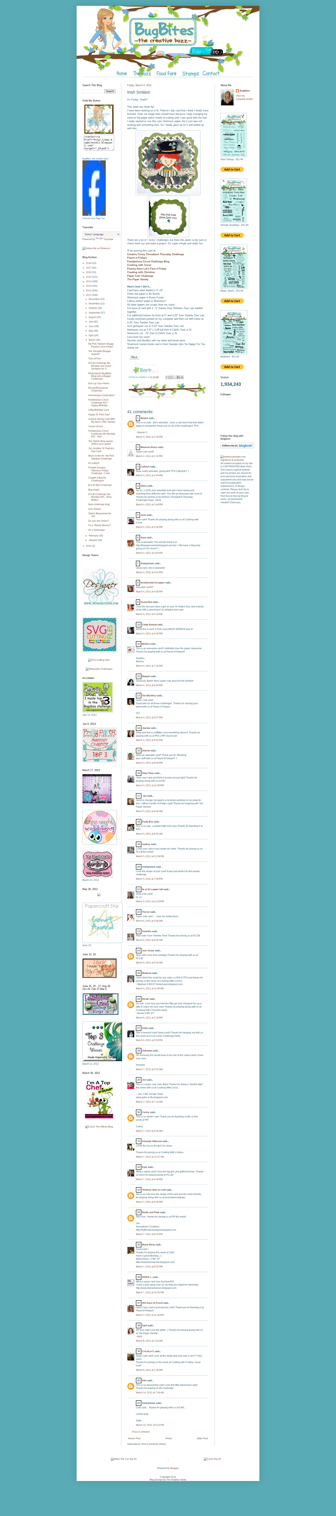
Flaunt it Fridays (137, 257)
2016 (89, 272)
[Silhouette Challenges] (99, 669)
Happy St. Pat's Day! (99, 414)
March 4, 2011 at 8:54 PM (149, 762)
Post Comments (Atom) (154, 1444)
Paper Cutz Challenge (140, 275)
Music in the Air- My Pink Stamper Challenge (101, 457)
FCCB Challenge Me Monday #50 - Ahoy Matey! (100, 497)
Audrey (146, 844)
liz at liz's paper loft (152, 889)
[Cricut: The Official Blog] (99, 1126)
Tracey (146, 912)
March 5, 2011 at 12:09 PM (150, 856)
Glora (144, 486)
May (91, 330)
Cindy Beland (149, 624)
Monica (146, 644)
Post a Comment (141, 1431)
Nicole (145, 999)
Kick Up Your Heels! (98, 383)
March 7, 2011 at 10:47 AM (150, 1156)
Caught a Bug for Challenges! (97, 479)
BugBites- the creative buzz (95, 158)
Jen (144, 1079)
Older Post (202, 1438)
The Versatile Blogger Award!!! (99, 352)
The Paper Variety (137, 279)
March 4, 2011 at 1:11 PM (149, 456)
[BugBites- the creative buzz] (94, 215)
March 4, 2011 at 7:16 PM (149, 666)
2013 (89, 286)
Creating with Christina (141, 272)
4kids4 (144, 418)
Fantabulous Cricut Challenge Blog (148, 261)
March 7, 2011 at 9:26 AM (149, 1131)
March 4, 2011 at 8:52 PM (149, 740)
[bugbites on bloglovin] (237, 447)
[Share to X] (175, 377)
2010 (89, 546)
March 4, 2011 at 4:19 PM (149, 614)
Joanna (146, 728)
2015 (89, 277)
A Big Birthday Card (98, 410)
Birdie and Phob (150, 1212)
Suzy (143, 537)
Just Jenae (148, 950)
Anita (145, 1028)
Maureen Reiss (149, 447)
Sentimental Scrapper (153, 582)
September (95, 312)
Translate (108, 239)
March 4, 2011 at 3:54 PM (149, 553)
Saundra (146, 931)
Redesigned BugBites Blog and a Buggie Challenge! (99, 376)
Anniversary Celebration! (101, 395)
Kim (144, 1380)
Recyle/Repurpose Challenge (98, 389)
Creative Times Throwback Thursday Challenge (156, 254)
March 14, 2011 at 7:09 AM (150, 1392)
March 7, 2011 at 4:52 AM (149, 1069)
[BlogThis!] (171, 377)
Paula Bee (147, 821)
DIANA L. (147, 1277)
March (92, 340)
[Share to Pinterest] (182, 377)
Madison (146, 973)
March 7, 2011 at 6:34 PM (149, 1202)
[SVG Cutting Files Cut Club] (99, 660)
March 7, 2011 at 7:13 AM (149, 1101)
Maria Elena (148, 1244)
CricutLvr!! (148, 1351)
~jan (144, 796)
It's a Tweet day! (96, 530)
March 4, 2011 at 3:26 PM (149, 527)
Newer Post (134, 1438)
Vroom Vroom (95, 426)
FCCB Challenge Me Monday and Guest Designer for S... (99, 366)
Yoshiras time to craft (154, 1190)
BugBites (245, 90)
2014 (89, 281)
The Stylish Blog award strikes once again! (100, 442)
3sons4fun (146, 602)
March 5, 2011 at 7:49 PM (149, 879)
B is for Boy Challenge (100, 485)
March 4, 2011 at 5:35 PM (149, 633)
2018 (89, 263)
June (91, 326)
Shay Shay (148, 773)
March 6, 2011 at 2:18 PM (149, 1017)
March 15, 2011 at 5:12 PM (150, 1425)
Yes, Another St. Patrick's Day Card (101, 449)
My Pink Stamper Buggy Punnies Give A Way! (101, 345)
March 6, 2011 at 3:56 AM (149, 921)
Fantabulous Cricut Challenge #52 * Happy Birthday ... (99, 402)
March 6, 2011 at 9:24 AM (149, 962)
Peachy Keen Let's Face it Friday (146, 268)
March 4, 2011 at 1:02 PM (149, 437)
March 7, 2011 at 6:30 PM (149, 1179)
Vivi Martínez (149, 695)
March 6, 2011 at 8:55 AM (149, 940)
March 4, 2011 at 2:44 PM (149, 504)
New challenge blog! (99, 504)
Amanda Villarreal (152, 1141)
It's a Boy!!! (93, 463)
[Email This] (167, 377)
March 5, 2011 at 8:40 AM (149, 811)
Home (168, 1438)
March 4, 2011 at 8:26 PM (149, 685)
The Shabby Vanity (176, 1479)
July (91, 321)
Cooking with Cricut (139, 265)
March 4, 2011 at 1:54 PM (149, 475)
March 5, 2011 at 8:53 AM (149, 833)
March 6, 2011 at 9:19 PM (149, 1040)
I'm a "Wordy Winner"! (99, 525)
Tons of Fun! (94, 358)
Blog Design (156, 1479)
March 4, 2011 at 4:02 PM (149, 572)
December (94, 299)
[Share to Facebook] (178, 377)
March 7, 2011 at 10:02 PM (150, 1292)
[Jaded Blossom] (100, 604)
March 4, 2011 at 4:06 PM (149, 591)
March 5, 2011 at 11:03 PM (150, 901)
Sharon (146, 750)
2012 (89, 290)
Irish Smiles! (94, 509)
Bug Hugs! (93, 489)
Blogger (174, 1468)
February (94, 535)
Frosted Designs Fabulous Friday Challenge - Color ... (100, 470)
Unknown (147, 1050)
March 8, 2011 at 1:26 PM (149, 1370)
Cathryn (145, 466)
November (94, 303)
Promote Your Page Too (93, 218)
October (93, 308)
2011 (89, 295)
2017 (89, 267)
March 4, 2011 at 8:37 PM (149, 717)
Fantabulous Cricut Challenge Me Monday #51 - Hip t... (101, 434)
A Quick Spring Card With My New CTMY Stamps (102, 420)
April (144, 1325)
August (93, 317)
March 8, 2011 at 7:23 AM (149, 1341)
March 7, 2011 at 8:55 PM (149, 1266)
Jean (143, 515)
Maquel (146, 676)
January (93, 540)
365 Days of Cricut (152, 1303)
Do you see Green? (98, 521)
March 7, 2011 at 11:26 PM (150, 1315)
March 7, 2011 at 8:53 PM (149, 1234)
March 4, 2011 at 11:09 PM (150, 785)
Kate (144, 1167)
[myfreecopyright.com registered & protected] (237, 460)
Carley (145, 1112)
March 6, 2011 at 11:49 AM (150, 988)
